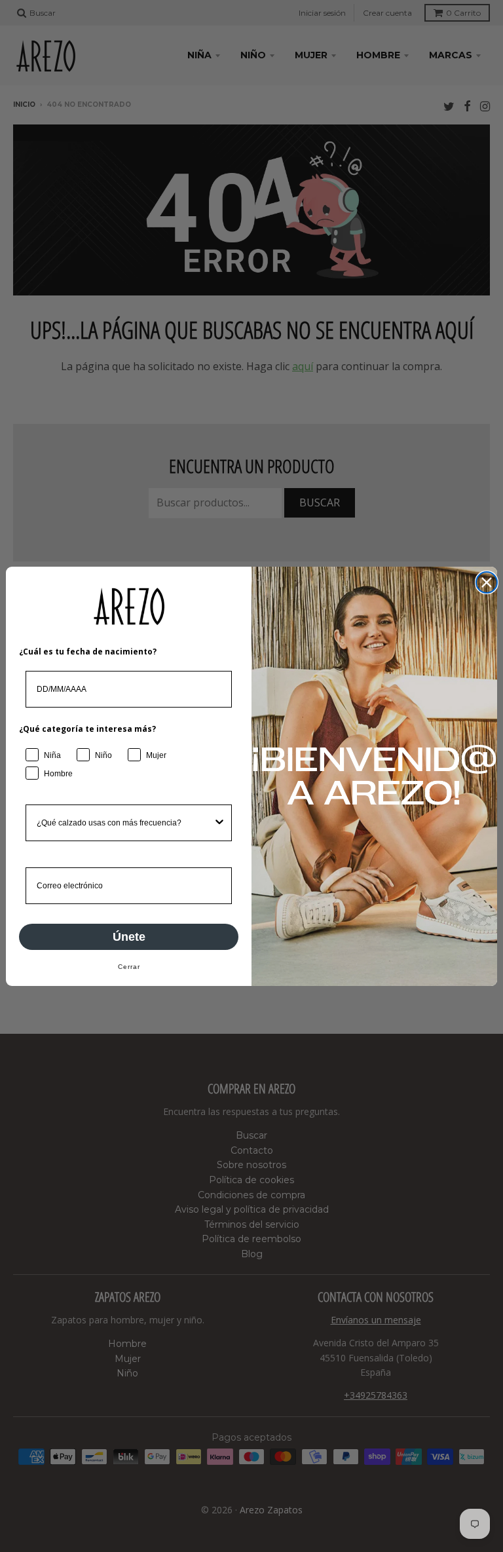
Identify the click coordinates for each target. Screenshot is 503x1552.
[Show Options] (219, 823)
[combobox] (125, 823)
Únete (129, 936)
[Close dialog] (486, 582)
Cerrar (129, 966)
